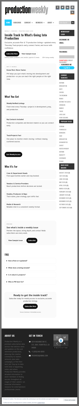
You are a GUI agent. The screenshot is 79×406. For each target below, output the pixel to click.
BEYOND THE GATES (65, 102)
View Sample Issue (29, 54)
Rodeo (61, 98)
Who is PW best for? (16, 282)
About (50, 22)
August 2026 (63, 173)
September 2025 (64, 207)
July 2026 (62, 176)
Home (8, 22)
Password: (63, 52)
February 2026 (64, 192)
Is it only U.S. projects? (17, 275)
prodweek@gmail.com (39, 355)
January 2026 (63, 195)
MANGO (61, 108)
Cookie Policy (41, 402)
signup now (63, 60)
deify (60, 89)
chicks (61, 92)
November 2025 (64, 201)
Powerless (62, 129)
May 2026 (62, 182)
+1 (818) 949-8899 (37, 351)
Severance (62, 158)
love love (62, 114)
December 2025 (64, 198)
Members (39, 22)
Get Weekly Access (13, 154)
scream (61, 126)
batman (61, 83)
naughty (62, 155)
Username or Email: (64, 41)
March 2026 (63, 188)
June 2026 (62, 179)
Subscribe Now (12, 54)
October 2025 (63, 204)
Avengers (62, 133)
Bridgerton (63, 86)
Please (61, 161)
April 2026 (62, 185)
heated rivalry (64, 148)
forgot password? (66, 61)
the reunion (63, 95)
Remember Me (66, 64)
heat (60, 136)
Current (27, 22)
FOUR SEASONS (63, 117)
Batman (61, 152)
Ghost (61, 145)
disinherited (63, 142)
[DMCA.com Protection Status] (61, 335)
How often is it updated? (17, 261)
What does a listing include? (19, 268)
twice (61, 111)
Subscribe (17, 22)
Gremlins (62, 105)
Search (72, 22)
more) (18, 389)
